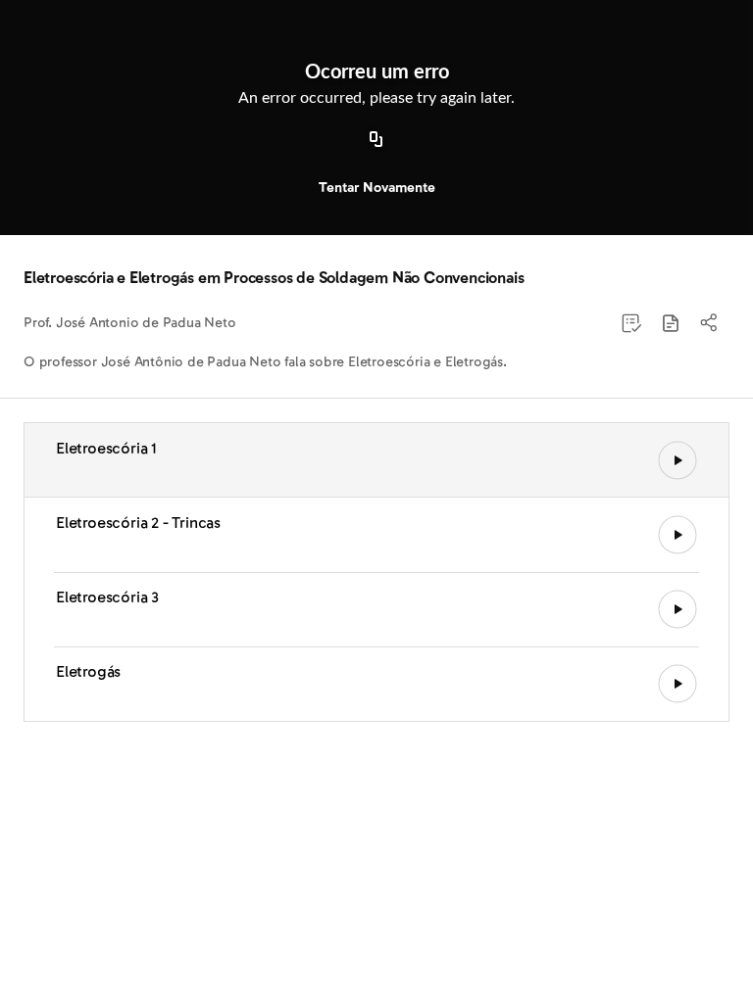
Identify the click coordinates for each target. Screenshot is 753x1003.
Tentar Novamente (377, 187)
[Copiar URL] (376, 140)
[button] (670, 323)
